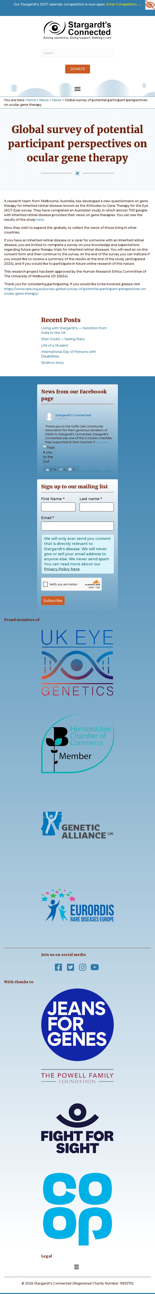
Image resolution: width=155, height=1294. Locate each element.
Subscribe (52, 600)
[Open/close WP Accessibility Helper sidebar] (150, 5)
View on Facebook (91, 470)
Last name (91, 499)
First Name (53, 499)
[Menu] (77, 89)
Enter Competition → (123, 4)
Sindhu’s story (52, 363)
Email (47, 518)
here (40, 220)
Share (108, 470)
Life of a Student (54, 345)
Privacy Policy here (62, 569)
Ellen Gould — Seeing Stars (63, 339)
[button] (77, 69)
